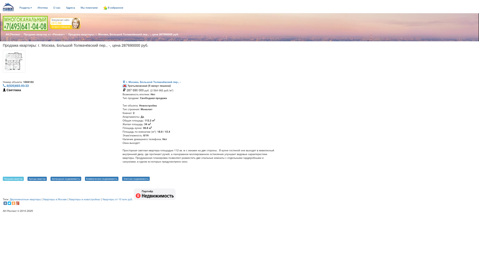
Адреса (70, 7)
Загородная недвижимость (66, 178)
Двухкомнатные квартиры (25, 199)
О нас (56, 7)
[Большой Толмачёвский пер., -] (14, 61)
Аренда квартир (37, 178)
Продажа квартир (13, 178)
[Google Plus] (17, 203)
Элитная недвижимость (136, 178)
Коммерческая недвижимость (101, 178)
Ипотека (43, 7)
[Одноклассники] (13, 203)
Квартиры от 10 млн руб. (118, 199)
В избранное (115, 7)
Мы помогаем (89, 7)
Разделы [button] (24, 7)
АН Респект (13, 34)
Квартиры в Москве (55, 199)
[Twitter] (9, 203)
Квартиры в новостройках (84, 199)
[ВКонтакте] (5, 203)
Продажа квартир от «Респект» (44, 34)
